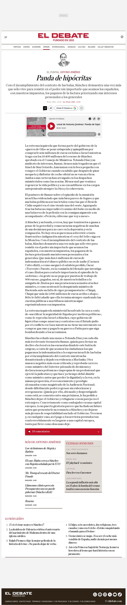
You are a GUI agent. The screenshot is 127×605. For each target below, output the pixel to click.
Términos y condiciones (42, 601)
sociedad (72, 47)
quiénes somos (11, 601)
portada (17, 47)
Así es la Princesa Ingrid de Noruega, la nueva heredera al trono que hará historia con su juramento (93, 550)
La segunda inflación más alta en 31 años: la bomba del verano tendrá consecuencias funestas (83, 486)
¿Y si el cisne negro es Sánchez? (26, 524)
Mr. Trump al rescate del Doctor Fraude (42, 475)
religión (91, 47)
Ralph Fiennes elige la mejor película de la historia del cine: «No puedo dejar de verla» (33, 542)
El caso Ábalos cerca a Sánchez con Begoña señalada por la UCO (42, 462)
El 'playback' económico (79, 462)
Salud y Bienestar (106, 47)
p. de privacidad (60, 601)
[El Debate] (63, 35)
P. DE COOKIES (73, 601)
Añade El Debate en (64, 108)
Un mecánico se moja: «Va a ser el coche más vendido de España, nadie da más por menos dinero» (92, 539)
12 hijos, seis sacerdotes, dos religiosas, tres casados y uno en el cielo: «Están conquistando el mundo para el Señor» (94, 528)
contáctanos (25, 601)
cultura (81, 47)
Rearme (29, 501)
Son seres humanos (76, 453)
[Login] (122, 37)
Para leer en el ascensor (78, 472)
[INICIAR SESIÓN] (122, 37)
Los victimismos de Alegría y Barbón (40, 450)
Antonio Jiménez (70, 72)
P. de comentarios (87, 601)
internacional (58, 47)
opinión (46, 47)
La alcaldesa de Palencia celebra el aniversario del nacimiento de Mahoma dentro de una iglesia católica (34, 533)
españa (26, 47)
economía (36, 47)
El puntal (53, 72)
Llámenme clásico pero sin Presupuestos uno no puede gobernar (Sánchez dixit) (40, 489)
